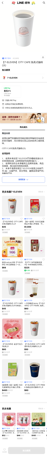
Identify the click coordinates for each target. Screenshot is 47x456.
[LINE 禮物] (23, 2)
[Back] (3, 2)
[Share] (43, 57)
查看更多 (21, 179)
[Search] (43, 2)
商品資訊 (23, 127)
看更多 (40, 192)
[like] (21, 218)
